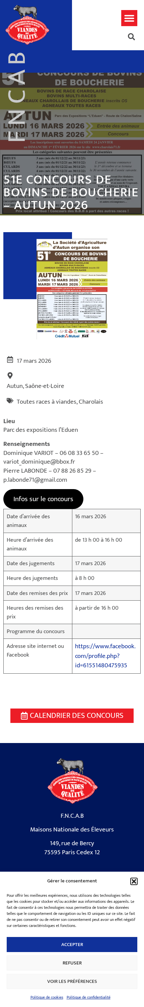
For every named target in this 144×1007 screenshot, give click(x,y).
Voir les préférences (72, 981)
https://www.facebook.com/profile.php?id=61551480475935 (105, 656)
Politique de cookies (46, 997)
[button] (134, 881)
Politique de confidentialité (89, 997)
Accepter (72, 944)
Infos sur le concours (43, 499)
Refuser (72, 963)
